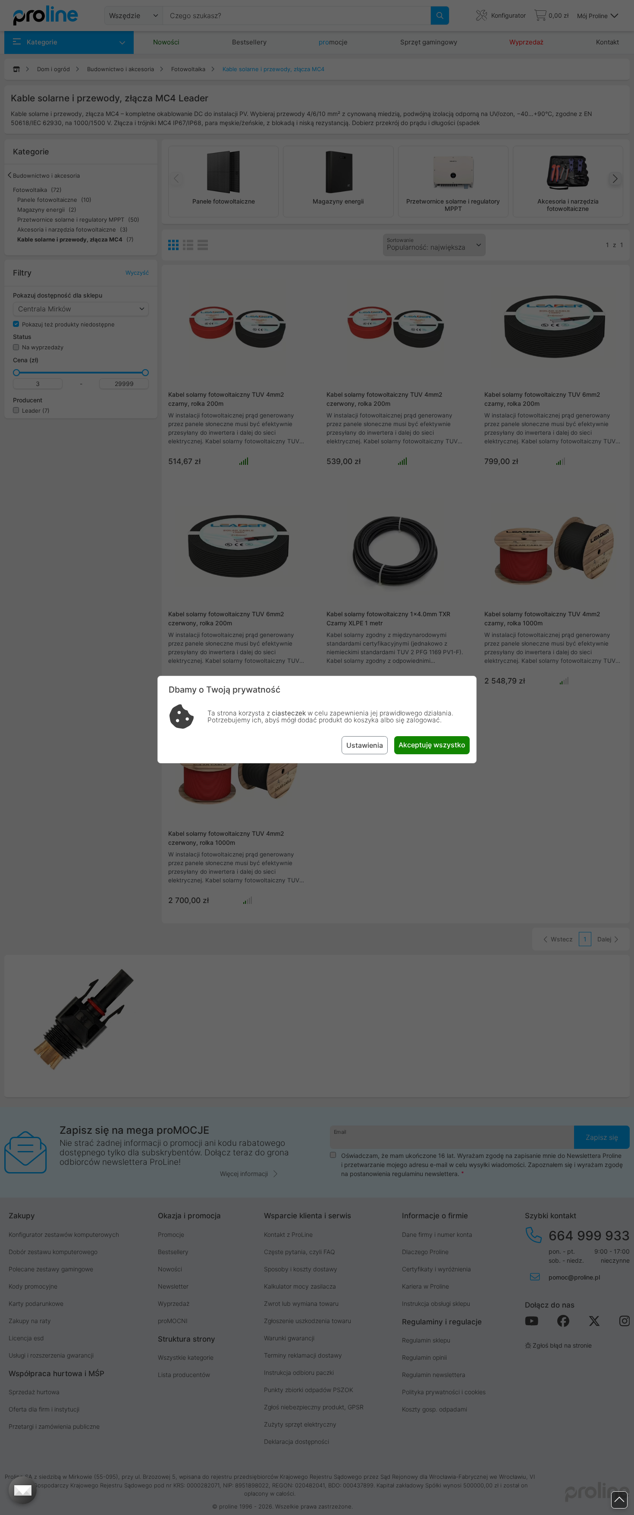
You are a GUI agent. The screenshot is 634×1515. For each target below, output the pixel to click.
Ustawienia (364, 745)
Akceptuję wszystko (432, 744)
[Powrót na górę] (619, 1500)
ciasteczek (289, 713)
